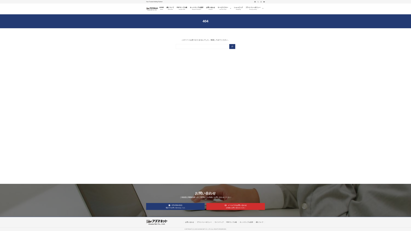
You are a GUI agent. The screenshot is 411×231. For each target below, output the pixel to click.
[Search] (232, 46)
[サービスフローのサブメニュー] (230, 8)
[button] (175, 206)
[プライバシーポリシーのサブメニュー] (263, 8)
